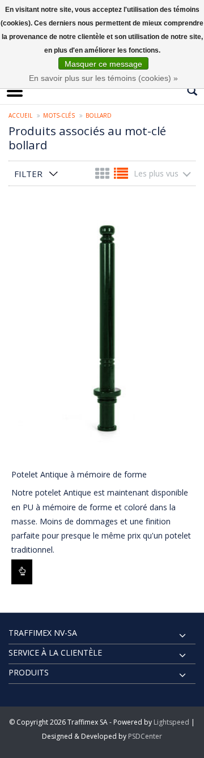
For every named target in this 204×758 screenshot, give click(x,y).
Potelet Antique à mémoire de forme (79, 474)
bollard (99, 115)
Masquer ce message (103, 63)
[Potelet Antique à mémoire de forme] (102, 333)
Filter (28, 173)
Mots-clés (59, 115)
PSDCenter (145, 736)
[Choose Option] (21, 571)
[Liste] (121, 175)
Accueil (20, 115)
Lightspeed (171, 722)
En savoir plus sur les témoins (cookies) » (103, 78)
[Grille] (103, 175)
